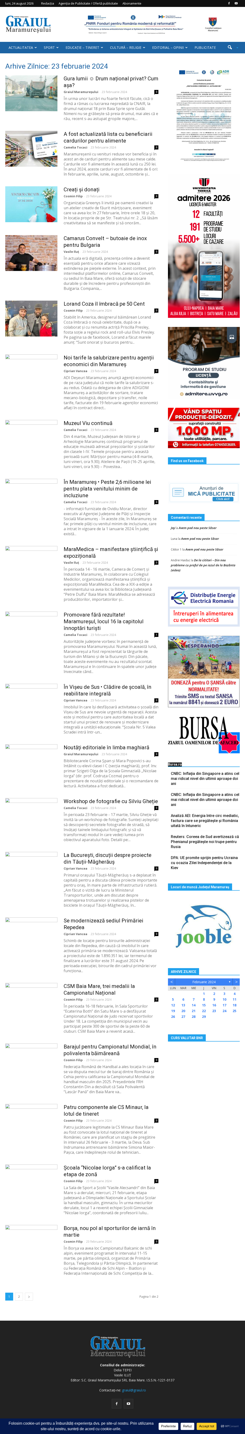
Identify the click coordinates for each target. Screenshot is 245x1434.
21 (193, 1011)
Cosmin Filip (73, 196)
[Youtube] (236, 3)
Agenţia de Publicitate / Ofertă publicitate (88, 3)
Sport (49, 47)
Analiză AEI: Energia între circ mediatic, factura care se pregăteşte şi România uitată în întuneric (205, 820)
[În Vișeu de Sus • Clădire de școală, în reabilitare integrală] (31, 702)
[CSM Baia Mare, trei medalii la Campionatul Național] (31, 1001)
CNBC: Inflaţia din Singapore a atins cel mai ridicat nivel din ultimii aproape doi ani (205, 778)
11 (234, 999)
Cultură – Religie (125, 47)
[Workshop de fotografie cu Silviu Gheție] (31, 816)
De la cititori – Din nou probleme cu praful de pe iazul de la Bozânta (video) (203, 565)
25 (234, 1011)
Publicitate (205, 47)
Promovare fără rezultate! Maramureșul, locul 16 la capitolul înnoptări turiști (104, 621)
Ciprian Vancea (75, 371)
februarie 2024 (204, 982)
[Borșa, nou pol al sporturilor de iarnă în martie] (31, 1243)
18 (234, 1005)
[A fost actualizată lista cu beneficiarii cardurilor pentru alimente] (31, 149)
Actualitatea (21, 47)
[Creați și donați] (31, 204)
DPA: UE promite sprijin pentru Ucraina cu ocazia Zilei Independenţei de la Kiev (204, 862)
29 (204, 1016)
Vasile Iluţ (71, 251)
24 (224, 1011)
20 (183, 1011)
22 (204, 1011)
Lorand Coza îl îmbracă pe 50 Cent (104, 304)
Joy (173, 528)
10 (224, 999)
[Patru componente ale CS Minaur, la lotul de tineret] (31, 1122)
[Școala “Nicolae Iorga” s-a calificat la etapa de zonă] (31, 1182)
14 (193, 1005)
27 (183, 1016)
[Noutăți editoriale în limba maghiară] (31, 762)
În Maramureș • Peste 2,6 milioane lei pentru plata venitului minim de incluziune (107, 488)
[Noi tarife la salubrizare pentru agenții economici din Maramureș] (31, 372)
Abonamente (131, 3)
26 (173, 1016)
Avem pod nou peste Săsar (198, 528)
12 (173, 1005)
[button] (231, 47)
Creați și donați (82, 190)
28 (193, 1016)
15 (204, 1005)
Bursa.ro (175, 764)
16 (214, 1005)
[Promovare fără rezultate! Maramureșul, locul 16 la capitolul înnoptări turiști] (31, 629)
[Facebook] (229, 3)
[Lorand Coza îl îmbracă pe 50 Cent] (31, 318)
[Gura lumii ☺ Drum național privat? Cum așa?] (31, 93)
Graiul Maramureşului (81, 92)
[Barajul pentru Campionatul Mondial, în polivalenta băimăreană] (31, 1061)
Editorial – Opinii (168, 47)
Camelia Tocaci (75, 147)
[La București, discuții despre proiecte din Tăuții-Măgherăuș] (31, 870)
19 (173, 1011)
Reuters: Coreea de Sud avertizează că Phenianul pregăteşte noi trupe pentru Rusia (205, 841)
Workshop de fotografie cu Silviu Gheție (111, 801)
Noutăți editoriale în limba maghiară (106, 747)
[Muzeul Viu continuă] (31, 438)
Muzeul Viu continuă (88, 423)
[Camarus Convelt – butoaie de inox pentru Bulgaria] (31, 253)
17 (224, 1005)
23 (214, 1011)
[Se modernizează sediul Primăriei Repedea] (31, 935)
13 (183, 1005)
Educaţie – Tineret (82, 47)
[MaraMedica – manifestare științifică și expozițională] (31, 564)
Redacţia (47, 3)
